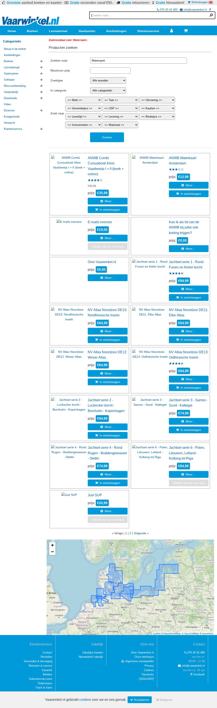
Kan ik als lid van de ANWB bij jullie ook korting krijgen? (184, 227)
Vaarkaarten (86, 30)
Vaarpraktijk (11, 92)
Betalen (47, 674)
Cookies (149, 670)
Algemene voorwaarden (139, 661)
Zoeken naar (59, 60)
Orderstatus (45, 683)
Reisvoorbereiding (15, 85)
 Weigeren (164, 699)
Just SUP (95, 495)
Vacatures (148, 674)
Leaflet (156, 633)
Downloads (10, 98)
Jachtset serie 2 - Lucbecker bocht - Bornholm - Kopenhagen (106, 405)
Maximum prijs (60, 70)
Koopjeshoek (12, 116)
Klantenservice (148, 30)
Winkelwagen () (201, 2)
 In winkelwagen (107, 209)
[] (146, 678)
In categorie (58, 90)
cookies (85, 699)
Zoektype (56, 80)
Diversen (9, 110)
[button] (52, 545)
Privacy (149, 665)
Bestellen (46, 656)
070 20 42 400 (168, 9)
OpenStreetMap (172, 633)
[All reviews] (95, 180)
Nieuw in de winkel (15, 49)
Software (9, 79)
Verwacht (9, 122)
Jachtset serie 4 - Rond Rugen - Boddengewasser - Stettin (107, 453)
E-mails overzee (100, 222)
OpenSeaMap (191, 633)
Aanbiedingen (116, 30)
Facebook (198, 674)
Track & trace (43, 687)
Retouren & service (40, 665)
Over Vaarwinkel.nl (102, 262)
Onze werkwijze (144, 656)
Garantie (47, 670)
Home (12, 30)
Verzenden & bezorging (38, 661)
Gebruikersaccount (40, 678)
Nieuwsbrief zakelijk (91, 656)
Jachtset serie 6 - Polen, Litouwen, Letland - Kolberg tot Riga (187, 453)
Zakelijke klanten (92, 652)
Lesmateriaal (58, 30)
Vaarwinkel (207, 633)
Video (7, 104)
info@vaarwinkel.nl (195, 9)
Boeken (32, 30)
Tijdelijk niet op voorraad (107, 246)
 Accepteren (139, 699)
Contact (47, 652)
